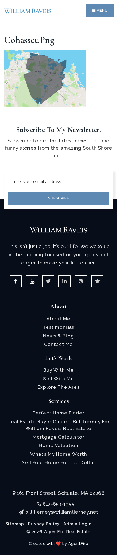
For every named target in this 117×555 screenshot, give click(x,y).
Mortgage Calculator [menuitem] (58, 437)
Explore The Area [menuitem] (58, 387)
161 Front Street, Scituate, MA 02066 (60, 493)
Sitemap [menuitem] (14, 523)
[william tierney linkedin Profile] (65, 281)
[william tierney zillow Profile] (97, 281)
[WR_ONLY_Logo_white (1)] (58, 229)
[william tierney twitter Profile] (48, 281)
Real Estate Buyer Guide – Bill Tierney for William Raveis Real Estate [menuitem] (59, 425)
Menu (102, 10)
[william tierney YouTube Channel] (32, 281)
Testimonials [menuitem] (58, 327)
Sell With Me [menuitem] (58, 378)
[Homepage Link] (28, 10)
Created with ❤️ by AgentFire (58, 543)
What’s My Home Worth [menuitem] (58, 454)
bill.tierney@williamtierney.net (61, 512)
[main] (58, 53)
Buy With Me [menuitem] (58, 370)
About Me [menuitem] (58, 318)
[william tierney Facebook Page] (16, 281)
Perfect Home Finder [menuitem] (58, 413)
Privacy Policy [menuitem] (44, 523)
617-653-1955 (57, 504)
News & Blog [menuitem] (58, 336)
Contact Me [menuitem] (58, 344)
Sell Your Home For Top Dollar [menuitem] (58, 462)
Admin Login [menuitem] (77, 523)
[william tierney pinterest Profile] (81, 281)
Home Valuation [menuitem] (58, 445)
